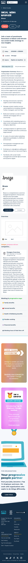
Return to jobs (7, 8)
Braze (5, 186)
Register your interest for (14, 374)
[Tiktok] (10, 558)
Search (11, 2)
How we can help (5, 538)
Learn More (9, 494)
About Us (16, 536)
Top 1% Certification (6, 543)
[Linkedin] (7, 558)
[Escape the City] (3, 2)
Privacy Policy (16, 554)
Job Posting (4, 540)
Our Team (16, 538)
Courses (16, 527)
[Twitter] (18, 558)
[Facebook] (14, 558)
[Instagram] (21, 558)
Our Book (16, 541)
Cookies (21, 554)
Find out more (14, 425)
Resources (17, 529)
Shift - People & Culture (7, 545)
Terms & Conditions (7, 554)
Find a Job (16, 524)
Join (15, 522)
